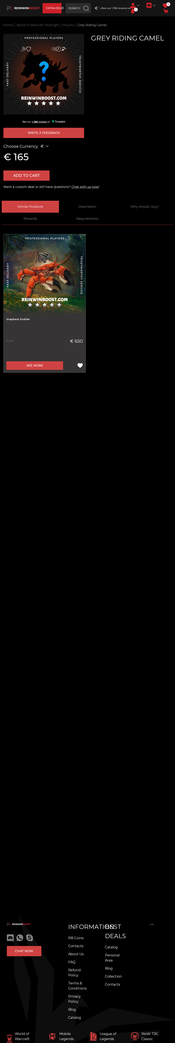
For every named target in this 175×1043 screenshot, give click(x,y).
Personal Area (112, 957)
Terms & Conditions (77, 985)
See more (34, 365)
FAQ (71, 962)
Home (8, 25)
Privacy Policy (74, 999)
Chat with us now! (85, 187)
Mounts (68, 25)
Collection (113, 976)
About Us (76, 954)
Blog (72, 1009)
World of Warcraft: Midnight (37, 25)
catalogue (53, 8)
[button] (132, 11)
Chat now (24, 951)
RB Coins (76, 938)
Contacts (75, 946)
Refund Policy (74, 972)
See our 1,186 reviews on (115, 8)
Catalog (74, 1017)
